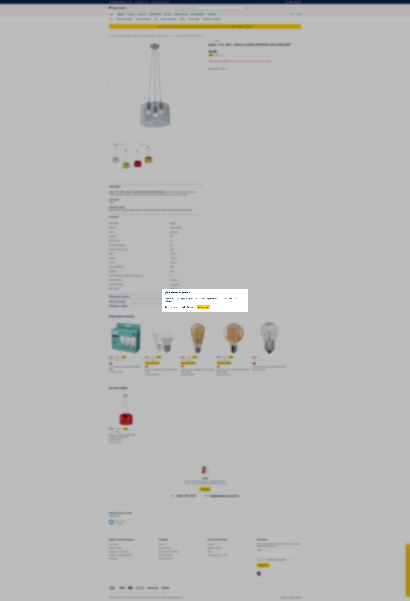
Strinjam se (203, 307)
